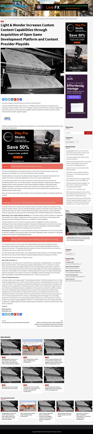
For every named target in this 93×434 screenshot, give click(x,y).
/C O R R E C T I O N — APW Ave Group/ (75, 189)
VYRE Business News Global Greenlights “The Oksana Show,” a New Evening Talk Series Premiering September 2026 (78, 185)
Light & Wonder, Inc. (24, 106)
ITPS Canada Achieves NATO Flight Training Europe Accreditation (30, 360)
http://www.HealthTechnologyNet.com (75, 276)
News (2, 21)
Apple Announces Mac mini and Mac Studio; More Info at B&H (10, 387)
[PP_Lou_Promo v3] (31, 146)
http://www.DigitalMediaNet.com (74, 272)
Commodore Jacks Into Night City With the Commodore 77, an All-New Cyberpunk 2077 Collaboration (31, 389)
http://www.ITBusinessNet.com (73, 264)
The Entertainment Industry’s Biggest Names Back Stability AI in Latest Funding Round (53, 388)
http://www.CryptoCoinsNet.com (74, 281)
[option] (79, 230)
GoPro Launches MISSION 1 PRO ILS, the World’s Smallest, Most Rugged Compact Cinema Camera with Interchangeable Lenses (54, 361)
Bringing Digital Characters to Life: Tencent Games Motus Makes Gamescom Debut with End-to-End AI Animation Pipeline (10, 361)
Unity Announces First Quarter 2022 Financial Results (15, 321)
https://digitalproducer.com (72, 268)
